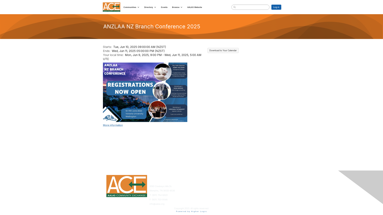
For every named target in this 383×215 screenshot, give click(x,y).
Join (195, 186)
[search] (234, 7)
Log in (276, 7)
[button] (131, 7)
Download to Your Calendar (223, 50)
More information (113, 125)
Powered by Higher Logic (191, 211)
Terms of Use (242, 189)
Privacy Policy (243, 186)
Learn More (198, 189)
